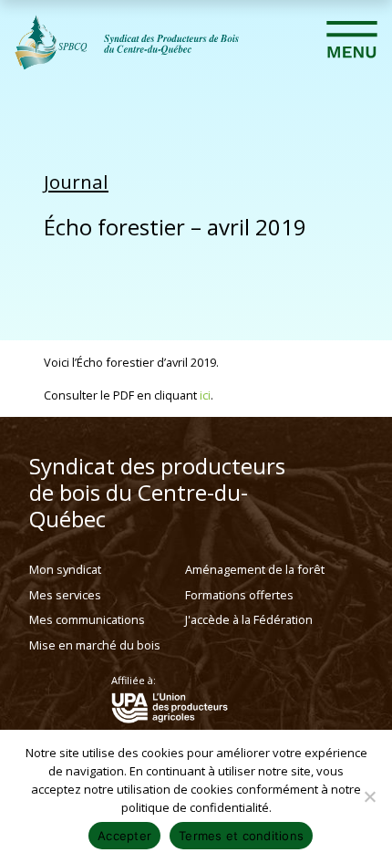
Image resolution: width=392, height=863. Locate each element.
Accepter (124, 835)
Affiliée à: (133, 680)
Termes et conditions (241, 835)
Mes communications (87, 619)
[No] (369, 796)
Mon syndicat (65, 569)
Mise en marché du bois (94, 645)
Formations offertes (239, 595)
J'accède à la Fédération (249, 619)
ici (205, 395)
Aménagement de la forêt (255, 569)
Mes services (65, 595)
